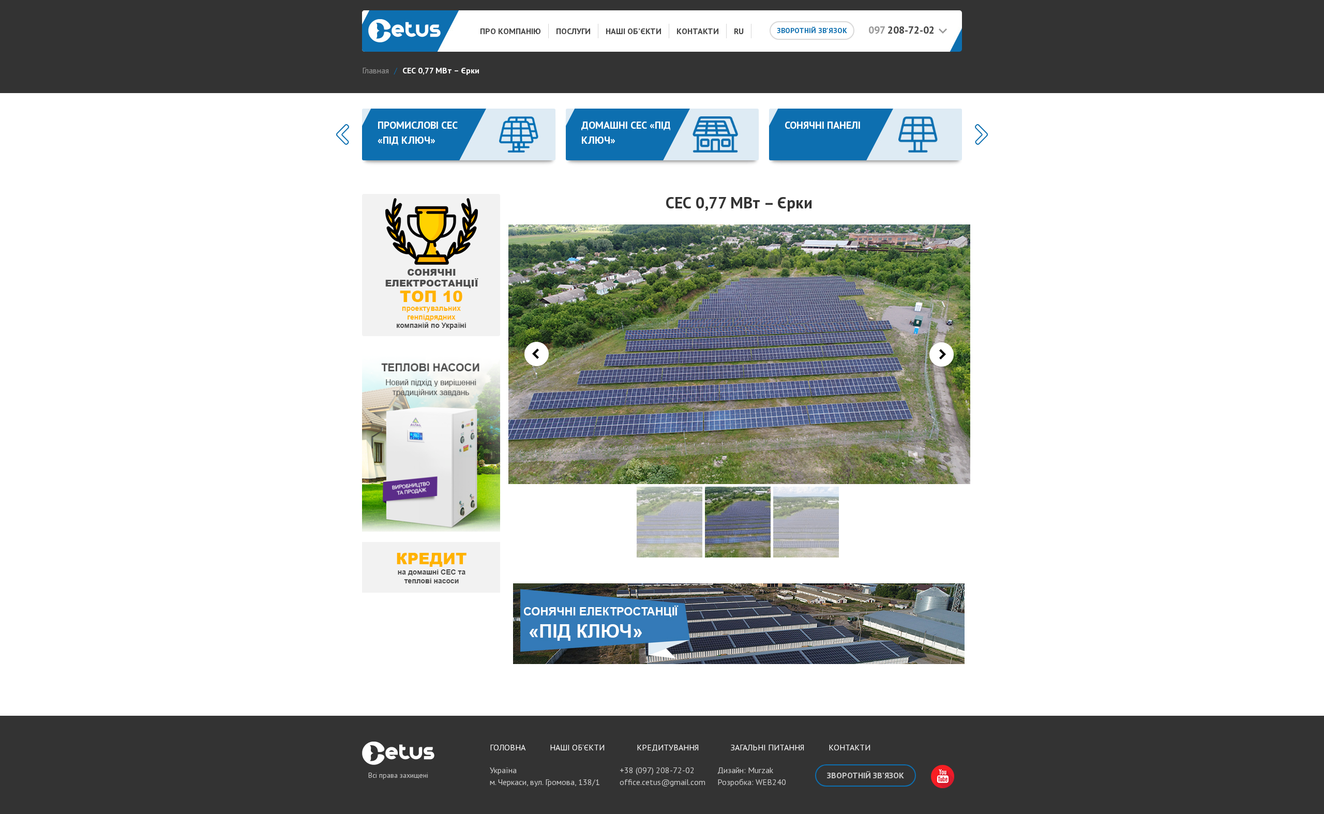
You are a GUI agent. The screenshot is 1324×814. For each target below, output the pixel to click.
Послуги (573, 31)
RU (739, 31)
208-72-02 (901, 30)
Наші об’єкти (633, 31)
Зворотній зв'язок (812, 30)
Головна (507, 747)
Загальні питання (767, 747)
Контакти (697, 31)
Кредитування (668, 747)
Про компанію (510, 31)
